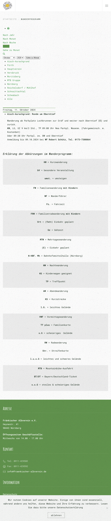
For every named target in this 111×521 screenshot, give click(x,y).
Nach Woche (9, 42)
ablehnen (56, 515)
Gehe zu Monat (32, 58)
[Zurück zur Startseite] (7, 6)
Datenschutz (10, 494)
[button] (106, 6)
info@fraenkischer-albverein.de (26, 471)
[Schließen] (107, 508)
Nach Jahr (9, 34)
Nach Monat (9, 38)
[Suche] (4, 53)
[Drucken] (8, 28)
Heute (6, 46)
